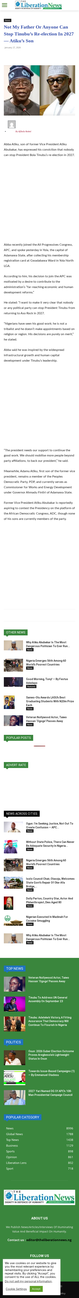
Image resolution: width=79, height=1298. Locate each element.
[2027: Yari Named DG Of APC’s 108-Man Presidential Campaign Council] (14, 1097)
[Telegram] (16, 56)
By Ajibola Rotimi (23, 131)
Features (31, 686)
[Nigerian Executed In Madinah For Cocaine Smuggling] (13, 920)
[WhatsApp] (8, 56)
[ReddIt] (43, 56)
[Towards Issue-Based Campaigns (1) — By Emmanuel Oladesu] (14, 1077)
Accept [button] (36, 1288)
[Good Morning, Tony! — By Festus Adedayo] (13, 682)
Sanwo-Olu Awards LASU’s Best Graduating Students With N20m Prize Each (50, 701)
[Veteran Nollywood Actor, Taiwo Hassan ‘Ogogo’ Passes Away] (13, 720)
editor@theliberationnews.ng (49, 1240)
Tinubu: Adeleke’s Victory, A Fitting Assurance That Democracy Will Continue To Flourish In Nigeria (49, 1021)
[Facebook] (34, 56)
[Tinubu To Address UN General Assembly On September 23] (14, 1004)
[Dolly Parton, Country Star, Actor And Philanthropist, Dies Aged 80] (8, 903)
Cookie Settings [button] (16, 1289)
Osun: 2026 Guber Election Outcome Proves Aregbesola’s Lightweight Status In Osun (51, 1055)
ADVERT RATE (16, 765)
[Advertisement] (39, 202)
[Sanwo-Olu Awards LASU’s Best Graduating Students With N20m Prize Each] (9, 702)
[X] (25, 56)
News (7, 20)
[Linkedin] (52, 56)
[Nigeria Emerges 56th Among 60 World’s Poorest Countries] (13, 665)
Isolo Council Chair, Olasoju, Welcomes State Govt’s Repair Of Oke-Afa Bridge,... (50, 882)
